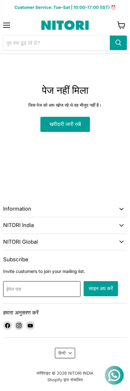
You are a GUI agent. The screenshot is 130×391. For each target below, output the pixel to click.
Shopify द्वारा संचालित (65, 379)
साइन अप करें (101, 289)
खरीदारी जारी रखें (65, 124)
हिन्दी (62, 352)
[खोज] (118, 43)
